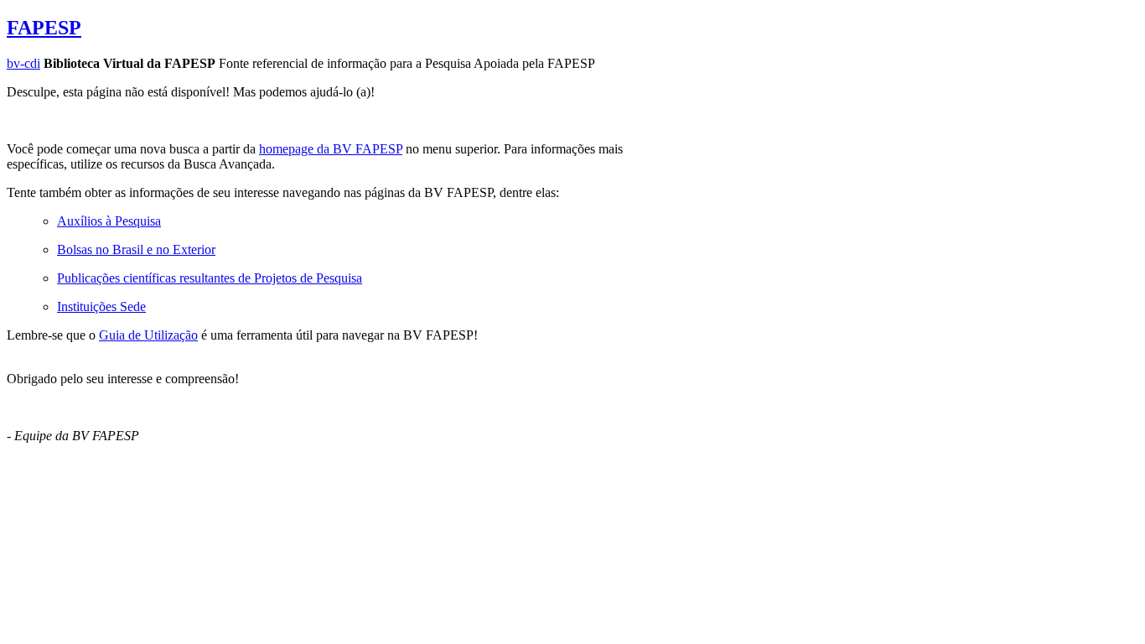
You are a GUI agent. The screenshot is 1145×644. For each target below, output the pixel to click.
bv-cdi (23, 63)
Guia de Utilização (148, 335)
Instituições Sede (101, 306)
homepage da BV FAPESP (330, 149)
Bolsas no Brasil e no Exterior (136, 249)
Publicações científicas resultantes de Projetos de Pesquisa (209, 278)
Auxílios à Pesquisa (109, 221)
